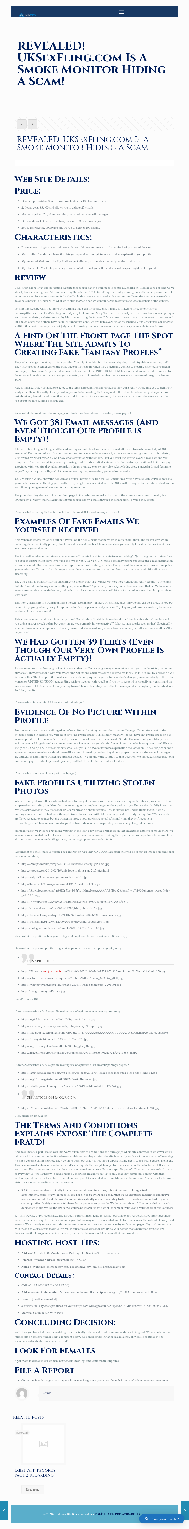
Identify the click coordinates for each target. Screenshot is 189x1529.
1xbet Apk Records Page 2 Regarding (35, 1473)
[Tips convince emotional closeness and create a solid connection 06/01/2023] (4, 1510)
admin (47, 1393)
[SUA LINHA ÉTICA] (27, 11)
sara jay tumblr (52, 971)
